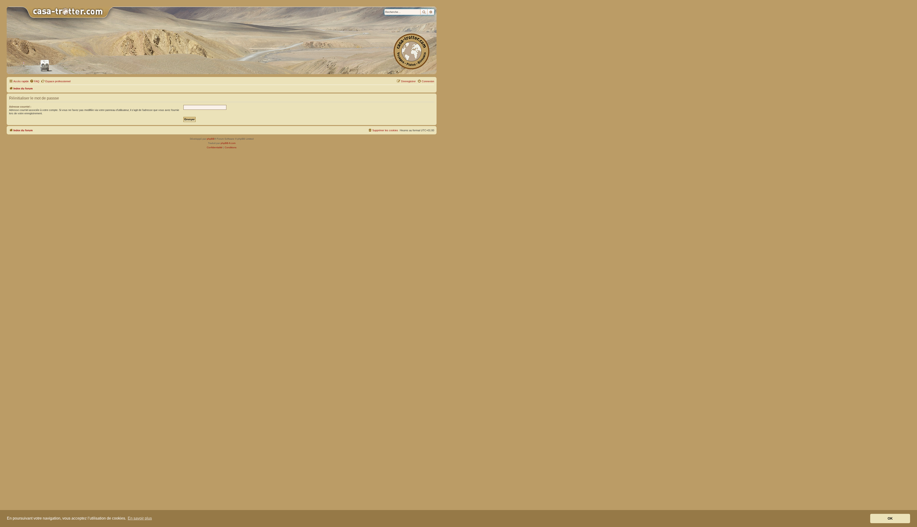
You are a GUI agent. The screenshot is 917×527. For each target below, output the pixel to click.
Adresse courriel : (20, 106)
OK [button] (890, 518)
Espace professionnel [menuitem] (57, 81)
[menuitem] (34, 81)
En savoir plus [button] (140, 518)
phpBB (210, 138)
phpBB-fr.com (228, 143)
